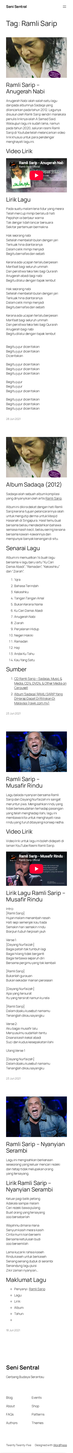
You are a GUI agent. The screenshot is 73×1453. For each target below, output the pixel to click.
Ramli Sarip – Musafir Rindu (24, 782)
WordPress (60, 1445)
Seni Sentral (16, 6)
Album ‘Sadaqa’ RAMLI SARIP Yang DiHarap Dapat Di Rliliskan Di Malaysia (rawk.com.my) (38, 698)
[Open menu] (64, 6)
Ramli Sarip (53, 498)
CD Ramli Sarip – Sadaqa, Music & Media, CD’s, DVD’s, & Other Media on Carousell (40, 683)
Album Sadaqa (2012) (34, 484)
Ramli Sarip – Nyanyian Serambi (35, 1147)
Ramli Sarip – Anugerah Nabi (25, 88)
